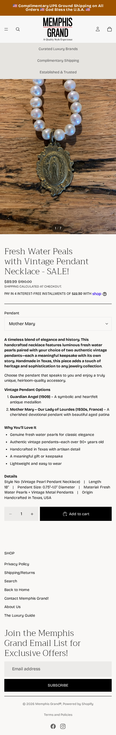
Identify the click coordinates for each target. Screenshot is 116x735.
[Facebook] (53, 726)
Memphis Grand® (48, 704)
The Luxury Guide (19, 615)
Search (10, 581)
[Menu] (6, 29)
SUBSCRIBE (58, 685)
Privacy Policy (16, 564)
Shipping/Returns (19, 572)
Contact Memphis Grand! (26, 598)
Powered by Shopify (78, 704)
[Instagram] (63, 726)
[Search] (18, 29)
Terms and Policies (58, 715)
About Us (12, 607)
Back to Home (16, 589)
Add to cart (79, 514)
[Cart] (109, 29)
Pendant (11, 313)
